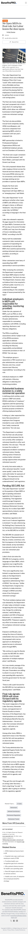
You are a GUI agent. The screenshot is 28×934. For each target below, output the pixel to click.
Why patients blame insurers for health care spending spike (13, 867)
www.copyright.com (7, 836)
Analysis (5, 20)
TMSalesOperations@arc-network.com (12, 840)
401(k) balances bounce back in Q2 (14, 852)
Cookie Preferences (20, 930)
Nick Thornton (11, 32)
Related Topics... (10, 803)
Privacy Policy (10, 930)
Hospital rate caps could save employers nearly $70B (14, 857)
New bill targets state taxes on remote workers (13, 872)
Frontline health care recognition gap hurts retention (13, 862)
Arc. (11, 928)
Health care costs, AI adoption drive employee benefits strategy (14, 879)
